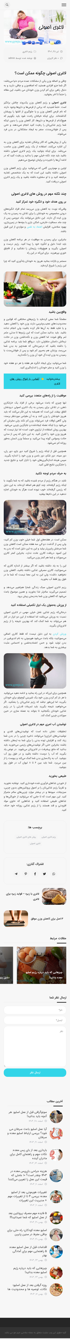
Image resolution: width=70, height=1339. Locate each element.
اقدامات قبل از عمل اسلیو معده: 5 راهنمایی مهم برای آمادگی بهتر (28, 1251)
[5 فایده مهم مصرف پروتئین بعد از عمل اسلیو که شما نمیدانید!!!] (56, 1217)
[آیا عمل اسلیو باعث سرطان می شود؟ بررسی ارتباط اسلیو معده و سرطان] (56, 1133)
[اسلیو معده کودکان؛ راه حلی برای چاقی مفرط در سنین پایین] (56, 1234)
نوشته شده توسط (20, 58)
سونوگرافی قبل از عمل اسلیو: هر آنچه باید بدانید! (28, 1114)
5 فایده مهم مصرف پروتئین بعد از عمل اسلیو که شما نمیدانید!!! (27, 1215)
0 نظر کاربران (53, 58)
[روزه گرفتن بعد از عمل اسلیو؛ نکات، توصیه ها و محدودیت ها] (56, 1289)
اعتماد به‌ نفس (34, 227)
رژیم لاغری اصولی (48, 837)
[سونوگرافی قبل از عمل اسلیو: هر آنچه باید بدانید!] (56, 1116)
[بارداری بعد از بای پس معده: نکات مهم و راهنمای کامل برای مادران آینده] (56, 1154)
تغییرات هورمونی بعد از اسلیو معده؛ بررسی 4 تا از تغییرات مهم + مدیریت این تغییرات (27, 1196)
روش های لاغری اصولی (26, 837)
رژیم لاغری (27, 51)
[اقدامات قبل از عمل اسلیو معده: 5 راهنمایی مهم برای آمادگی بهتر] (56, 1251)
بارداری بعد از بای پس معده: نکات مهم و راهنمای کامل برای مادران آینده (28, 1154)
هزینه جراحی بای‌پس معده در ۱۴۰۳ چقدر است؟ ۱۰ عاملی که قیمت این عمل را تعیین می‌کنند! (27, 1175)
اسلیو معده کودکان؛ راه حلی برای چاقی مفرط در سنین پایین (27, 1232)
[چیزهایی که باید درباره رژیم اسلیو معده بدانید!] (56, 1272)
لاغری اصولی (35, 843)
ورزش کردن (59, 634)
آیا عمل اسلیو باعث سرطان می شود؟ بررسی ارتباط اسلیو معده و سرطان (27, 1133)
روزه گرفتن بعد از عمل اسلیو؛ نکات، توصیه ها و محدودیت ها (27, 1287)
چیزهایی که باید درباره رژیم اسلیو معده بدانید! (30, 1270)
